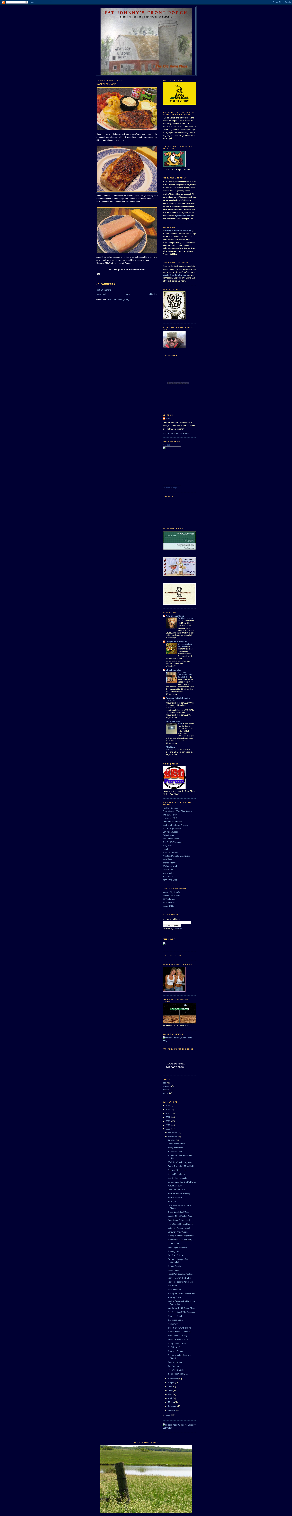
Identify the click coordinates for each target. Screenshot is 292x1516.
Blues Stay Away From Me (179, 1328)
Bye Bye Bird (173, 1366)
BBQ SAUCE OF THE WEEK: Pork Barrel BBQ (185, 674)
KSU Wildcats (169, 902)
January (172, 1410)
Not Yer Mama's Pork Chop (179, 1278)
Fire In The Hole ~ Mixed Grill (181, 1166)
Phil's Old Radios (170, 852)
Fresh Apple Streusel (177, 1370)
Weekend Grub (174, 1289)
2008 (168, 1415)
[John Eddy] (172, 485)
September (173, 1379)
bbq (164, 1083)
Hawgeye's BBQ (170, 818)
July (170, 1386)
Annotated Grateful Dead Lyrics (176, 856)
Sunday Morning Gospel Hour (180, 1236)
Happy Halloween (175, 1148)
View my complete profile (176, 433)
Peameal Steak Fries (177, 1170)
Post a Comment (103, 290)
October (172, 1140)
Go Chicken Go (174, 1347)
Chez (168, 418)
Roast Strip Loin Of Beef (178, 1212)
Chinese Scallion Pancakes (185, 645)
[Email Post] (98, 274)
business (167, 1086)
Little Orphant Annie (176, 1144)
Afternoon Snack (175, 1316)
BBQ (165, 1040)
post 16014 (171, 700)
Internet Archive (170, 863)
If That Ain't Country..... (178, 1374)
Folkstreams (168, 876)
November (173, 1136)
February (172, 1406)
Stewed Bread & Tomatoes (179, 1332)
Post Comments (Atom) (118, 299)
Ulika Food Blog (173, 670)
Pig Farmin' (172, 1324)
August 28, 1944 (175, 1186)
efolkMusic (167, 859)
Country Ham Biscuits (177, 1178)
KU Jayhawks (169, 899)
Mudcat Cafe (168, 869)
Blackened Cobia (175, 1320)
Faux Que (172, 1201)
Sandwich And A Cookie (178, 1232)
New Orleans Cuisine (176, 616)
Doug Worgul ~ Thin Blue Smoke (177, 811)
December (173, 1132)
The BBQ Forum (170, 815)
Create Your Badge (170, 488)
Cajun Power (168, 835)
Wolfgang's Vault (170, 866)
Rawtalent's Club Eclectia (178, 698)
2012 (168, 1117)
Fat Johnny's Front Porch (146, 12)
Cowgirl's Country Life (176, 642)
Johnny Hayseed (175, 1362)
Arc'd (180, 724)
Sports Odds (168, 906)
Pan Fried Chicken (176, 1255)
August (171, 1383)
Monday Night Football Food (180, 1216)
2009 (168, 1129)
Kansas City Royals (171, 896)
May (170, 1394)
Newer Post (101, 294)
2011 (168, 1121)
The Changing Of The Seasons (181, 1312)
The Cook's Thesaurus (172, 842)
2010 (168, 1125)
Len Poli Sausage (170, 832)
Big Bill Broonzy (175, 1198)
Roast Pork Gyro (175, 1151)
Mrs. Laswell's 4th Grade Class (181, 1308)
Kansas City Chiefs (171, 892)
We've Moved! (172, 749)
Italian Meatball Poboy (177, 1335)
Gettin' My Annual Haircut (179, 1228)
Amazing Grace (174, 1297)
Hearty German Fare (177, 1343)
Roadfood (167, 849)
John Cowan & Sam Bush (179, 1220)
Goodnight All (173, 1251)
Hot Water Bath (173, 721)
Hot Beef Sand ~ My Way (179, 1194)
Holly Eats (167, 845)
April (170, 1398)
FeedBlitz (178, 929)
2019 (168, 1105)
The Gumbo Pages (171, 839)
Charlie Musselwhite (176, 1174)
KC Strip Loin (173, 1243)
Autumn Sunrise (175, 1266)
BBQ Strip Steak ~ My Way (180, 1162)
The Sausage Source (172, 828)
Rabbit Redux (173, 1270)
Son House (172, 1286)
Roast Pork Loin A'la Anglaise (180, 1274)
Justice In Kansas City (178, 1339)
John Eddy (167, 445)
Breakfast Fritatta (175, 1351)
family (165, 1093)
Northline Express (170, 808)
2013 (168, 1113)
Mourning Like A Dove (177, 1247)
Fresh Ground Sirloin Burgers (180, 1224)
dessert (166, 1090)
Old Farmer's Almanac (172, 822)
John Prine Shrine (170, 880)
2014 (168, 1109)
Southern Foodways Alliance (175, 825)
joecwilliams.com (183, 216)
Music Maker (168, 873)
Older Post (153, 294)
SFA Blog (170, 747)
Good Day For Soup (176, 1190)
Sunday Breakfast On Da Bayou (182, 1182)
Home (127, 294)
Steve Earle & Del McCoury (180, 1240)
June (170, 1390)
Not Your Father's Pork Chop (180, 1282)
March (171, 1402)
